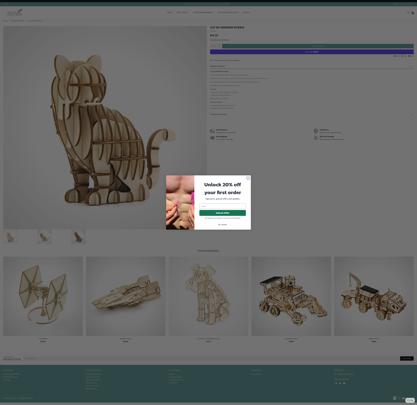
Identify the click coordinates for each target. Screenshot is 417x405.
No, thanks (222, 224)
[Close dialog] (248, 178)
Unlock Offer (222, 213)
